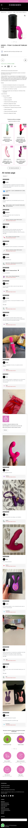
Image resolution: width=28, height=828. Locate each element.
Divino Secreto (13, 825)
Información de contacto (5, 810)
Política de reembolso (5, 808)
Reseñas (2, 813)
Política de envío (4, 805)
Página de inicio (3, 12)
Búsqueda (3, 801)
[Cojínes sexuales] (21, 739)
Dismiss (5, 430)
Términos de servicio (5, 802)
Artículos (2, 811)
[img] (6, 179)
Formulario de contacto (5, 785)
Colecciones (10, 12)
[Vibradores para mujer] (7, 739)
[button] (2, 60)
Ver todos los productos (14, 168)
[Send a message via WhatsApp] (3, 825)
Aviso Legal (3, 807)
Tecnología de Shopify (5, 826)
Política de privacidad (5, 804)
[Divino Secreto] (15, 5)
